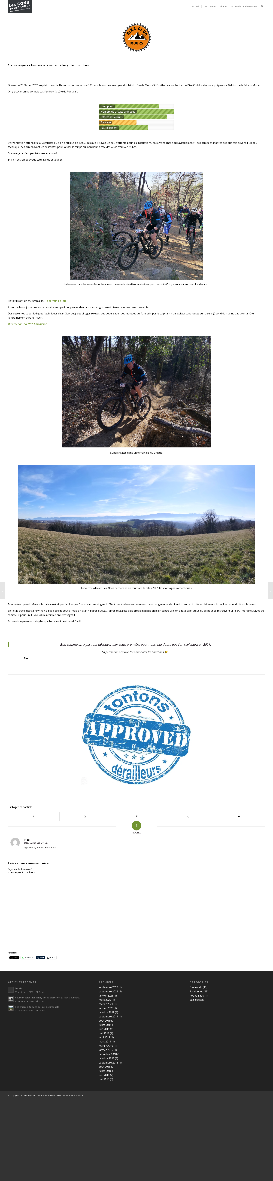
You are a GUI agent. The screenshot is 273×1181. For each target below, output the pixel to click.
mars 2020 (105, 999)
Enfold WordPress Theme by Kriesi (68, 1095)
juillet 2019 (105, 1025)
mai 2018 (104, 1079)
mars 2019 (105, 1041)
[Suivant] (203, 391)
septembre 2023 (108, 987)
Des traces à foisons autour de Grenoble (37, 1006)
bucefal (19, 988)
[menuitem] (195, 6)
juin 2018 (104, 1075)
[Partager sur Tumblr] (188, 816)
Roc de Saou (197, 995)
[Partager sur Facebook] (33, 816)
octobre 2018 (106, 1058)
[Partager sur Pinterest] (136, 816)
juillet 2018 (105, 1071)
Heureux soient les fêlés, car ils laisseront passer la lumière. (47, 997)
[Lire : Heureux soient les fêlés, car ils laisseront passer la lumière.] (11, 999)
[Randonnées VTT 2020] (2, 590)
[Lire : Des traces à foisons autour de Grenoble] (11, 1008)
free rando (196, 987)
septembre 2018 (108, 1062)
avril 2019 (104, 1037)
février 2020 (106, 1004)
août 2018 (105, 1066)
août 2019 (105, 1020)
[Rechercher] (262, 6)
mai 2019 (104, 1033)
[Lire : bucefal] (11, 990)
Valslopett (196, 999)
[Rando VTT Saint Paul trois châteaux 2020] (270, 590)
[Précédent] (69, 391)
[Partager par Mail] (239, 816)
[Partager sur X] (85, 816)
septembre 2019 (108, 1016)
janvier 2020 (106, 1008)
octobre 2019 (106, 1012)
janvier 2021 (106, 995)
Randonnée (196, 991)
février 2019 (106, 1046)
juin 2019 (104, 1029)
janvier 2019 (106, 1050)
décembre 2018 (108, 1054)
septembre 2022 (108, 991)
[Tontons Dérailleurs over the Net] (20, 6)
